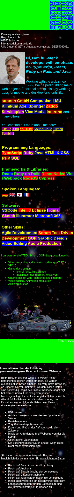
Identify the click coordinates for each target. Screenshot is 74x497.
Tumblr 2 (8, 133)
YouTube (26, 129)
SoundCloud (43, 129)
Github (6, 129)
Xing (15, 129)
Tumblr (58, 129)
